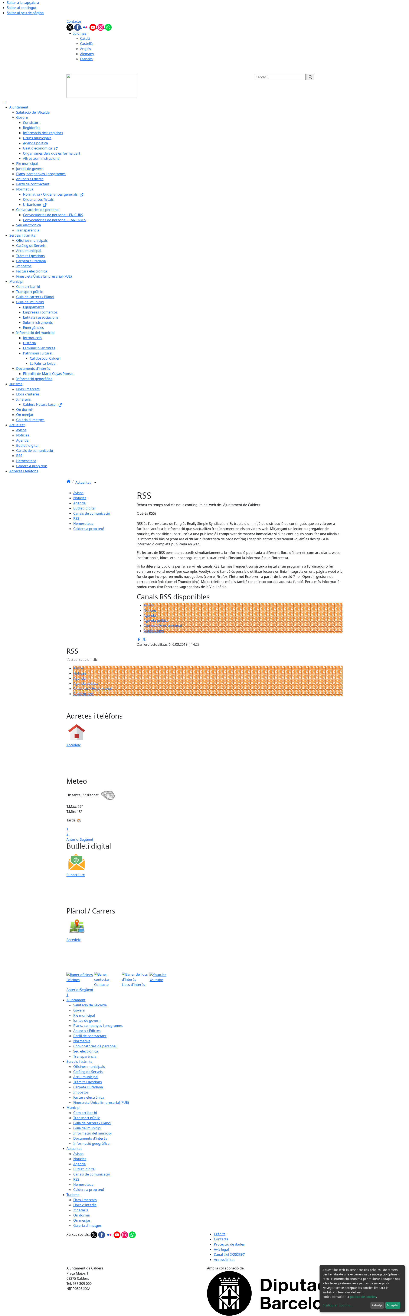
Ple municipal (84, 1015)
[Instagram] (101, 27)
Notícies (79, 498)
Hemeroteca (83, 523)
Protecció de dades (229, 1244)
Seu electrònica (85, 1051)
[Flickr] (85, 27)
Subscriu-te (75, 874)
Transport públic (86, 1117)
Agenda (79, 503)
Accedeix (73, 745)
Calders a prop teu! (88, 528)
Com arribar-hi (85, 1112)
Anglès (85, 48)
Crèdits (219, 1234)
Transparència (84, 1056)
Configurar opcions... (337, 1305)
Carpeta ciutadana (88, 1087)
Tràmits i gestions (87, 1082)
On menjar (82, 1220)
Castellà (86, 43)
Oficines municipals (89, 1066)
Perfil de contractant (90, 1035)
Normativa (81, 1041)
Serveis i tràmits (79, 1061)
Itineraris (80, 1210)
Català (85, 38)
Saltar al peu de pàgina (25, 12)
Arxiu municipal (85, 1076)
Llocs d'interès (84, 1205)
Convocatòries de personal (95, 1046)
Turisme (72, 1194)
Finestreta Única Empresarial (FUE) (101, 1102)
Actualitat (83, 482)
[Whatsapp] (108, 27)
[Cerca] (310, 77)
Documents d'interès (90, 1138)
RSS (76, 518)
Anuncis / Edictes (87, 1030)
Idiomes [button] (79, 33)
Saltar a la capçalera (23, 2)
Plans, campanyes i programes (98, 1025)
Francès (86, 59)
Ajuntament (75, 1000)
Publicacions (154, 630)
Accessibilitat (224, 1259)
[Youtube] (93, 27)
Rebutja (377, 1305)
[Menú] (5, 102)
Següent (86, 839)
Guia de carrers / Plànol (92, 1123)
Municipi (73, 1107)
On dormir (81, 1215)
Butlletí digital (84, 508)
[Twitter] (70, 27)
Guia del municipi (87, 1128)
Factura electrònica (88, 1097)
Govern (79, 1010)
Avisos (78, 492)
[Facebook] (78, 27)
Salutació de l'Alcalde (90, 1005)
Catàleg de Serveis (88, 1071)
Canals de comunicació (91, 513)
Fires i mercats (85, 1199)
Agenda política (156, 620)
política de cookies (363, 1297)
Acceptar (392, 1305)
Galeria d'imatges (87, 1225)
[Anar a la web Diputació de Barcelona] (275, 1293)
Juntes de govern (87, 1020)
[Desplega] (95, 483)
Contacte (73, 21)
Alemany (87, 53)
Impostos (81, 1092)
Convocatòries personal (163, 625)
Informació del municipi (92, 1133)
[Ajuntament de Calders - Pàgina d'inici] (101, 85)
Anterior (73, 839)
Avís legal (221, 1249)
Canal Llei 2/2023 (227, 1254)
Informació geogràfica (91, 1143)
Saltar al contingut (21, 7)
